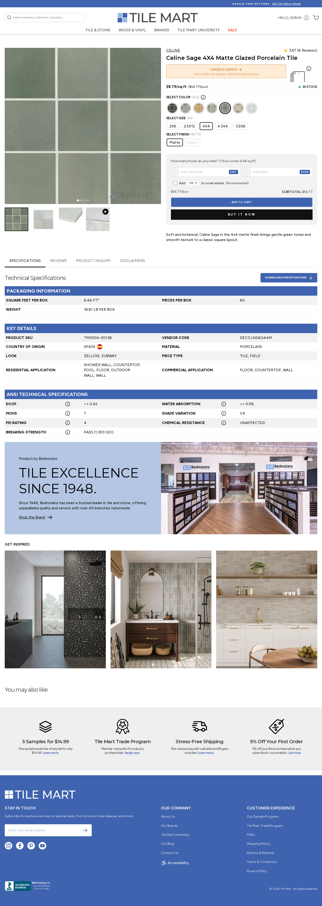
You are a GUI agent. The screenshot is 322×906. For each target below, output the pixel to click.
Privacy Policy (257, 871)
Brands (161, 30)
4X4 (206, 126)
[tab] (78, 200)
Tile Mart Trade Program (265, 826)
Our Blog (167, 844)
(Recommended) (214, 183)
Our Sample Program (263, 817)
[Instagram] (8, 845)
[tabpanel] (161, 352)
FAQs (251, 835)
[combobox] (45, 17)
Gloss (193, 142)
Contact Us (169, 853)
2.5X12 (189, 126)
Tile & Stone (98, 30)
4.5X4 (223, 126)
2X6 (172, 126)
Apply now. (132, 753)
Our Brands (169, 826)
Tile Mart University (198, 30)
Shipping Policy (258, 844)
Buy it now (242, 214)
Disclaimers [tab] (132, 260)
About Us (168, 817)
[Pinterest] (31, 845)
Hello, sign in (289, 18)
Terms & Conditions (262, 862)
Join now (294, 753)
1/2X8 (240, 126)
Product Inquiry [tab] (93, 260)
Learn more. (50, 753)
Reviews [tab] (58, 260)
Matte (174, 142)
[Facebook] (20, 845)
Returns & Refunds (260, 853)
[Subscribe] (85, 830)
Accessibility (178, 863)
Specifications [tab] (25, 260)
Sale (232, 30)
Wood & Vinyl (132, 30)
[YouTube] (42, 845)
